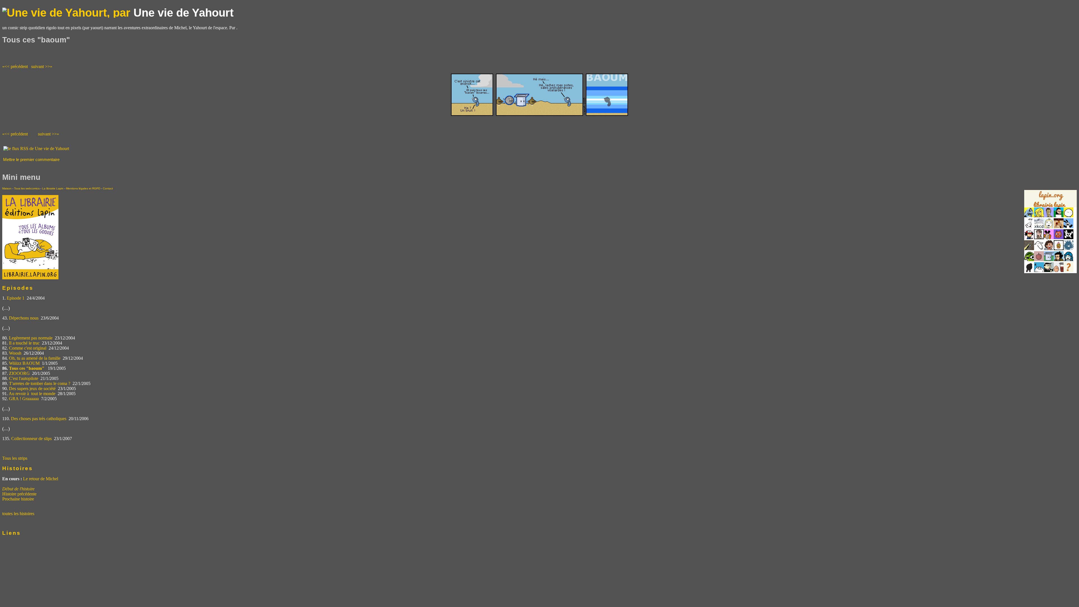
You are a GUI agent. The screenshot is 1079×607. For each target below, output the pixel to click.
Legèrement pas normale (31, 338)
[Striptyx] (1049, 248)
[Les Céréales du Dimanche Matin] (1049, 215)
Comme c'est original (27, 348)
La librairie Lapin (53, 188)
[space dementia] (1068, 237)
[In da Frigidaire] (1059, 270)
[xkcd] (1039, 226)
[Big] (1059, 226)
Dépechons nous (23, 318)
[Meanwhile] (1068, 248)
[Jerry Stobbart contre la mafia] (1049, 270)
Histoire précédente (19, 494)
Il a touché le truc (24, 343)
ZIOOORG (19, 373)
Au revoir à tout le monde (32, 393)
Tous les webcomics (27, 188)
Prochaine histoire (18, 499)
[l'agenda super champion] (1039, 270)
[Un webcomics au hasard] (1068, 270)
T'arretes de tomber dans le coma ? (39, 383)
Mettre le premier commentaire (31, 159)
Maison (7, 188)
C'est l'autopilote (23, 378)
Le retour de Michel (40, 478)
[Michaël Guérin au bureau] (1029, 270)
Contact (108, 188)
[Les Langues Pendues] (1029, 259)
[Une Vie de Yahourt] (1049, 259)
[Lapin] (1029, 215)
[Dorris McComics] (1059, 237)
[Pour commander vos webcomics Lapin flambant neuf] (1050, 207)
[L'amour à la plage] (1059, 248)
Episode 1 (15, 298)
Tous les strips (14, 458)
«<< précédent (15, 66)
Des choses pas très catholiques (38, 418)
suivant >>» (41, 66)
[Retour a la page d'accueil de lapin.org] (1050, 201)
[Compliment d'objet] (1039, 259)
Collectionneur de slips (31, 438)
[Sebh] (1059, 215)
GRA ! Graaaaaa (24, 398)
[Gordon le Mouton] (1039, 248)
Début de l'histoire (18, 488)
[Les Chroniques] (1068, 259)
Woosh (15, 353)
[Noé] (1029, 248)
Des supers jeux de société (32, 388)
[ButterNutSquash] (1059, 259)
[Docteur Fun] (1049, 237)
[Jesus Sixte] (1039, 237)
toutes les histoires (18, 513)
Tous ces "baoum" (27, 368)
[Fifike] (1029, 226)
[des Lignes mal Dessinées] (1049, 226)
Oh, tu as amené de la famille (34, 358)
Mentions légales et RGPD (83, 188)
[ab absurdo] (1068, 215)
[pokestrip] (1029, 237)
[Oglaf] (1039, 215)
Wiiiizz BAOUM (24, 363)
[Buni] (1068, 226)
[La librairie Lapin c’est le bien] (30, 277)
